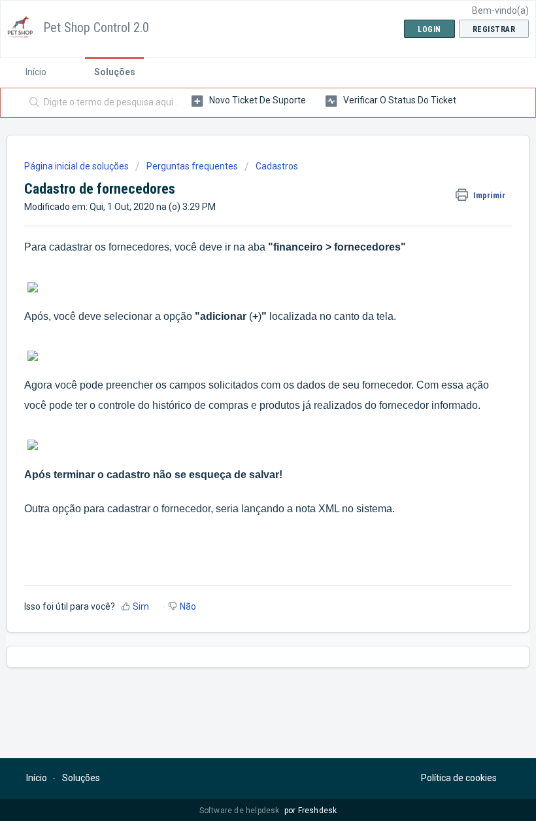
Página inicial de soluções (77, 166)
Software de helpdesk (240, 810)
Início (35, 72)
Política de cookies (459, 778)
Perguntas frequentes (192, 166)
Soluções (114, 72)
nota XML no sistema (343, 508)
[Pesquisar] (31, 103)
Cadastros (277, 166)
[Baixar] (243, 404)
